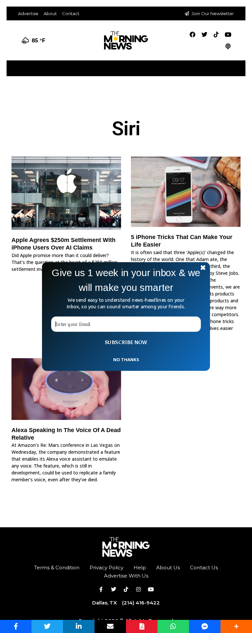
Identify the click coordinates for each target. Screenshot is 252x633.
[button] (126, 280)
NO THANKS (126, 359)
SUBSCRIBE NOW (126, 342)
